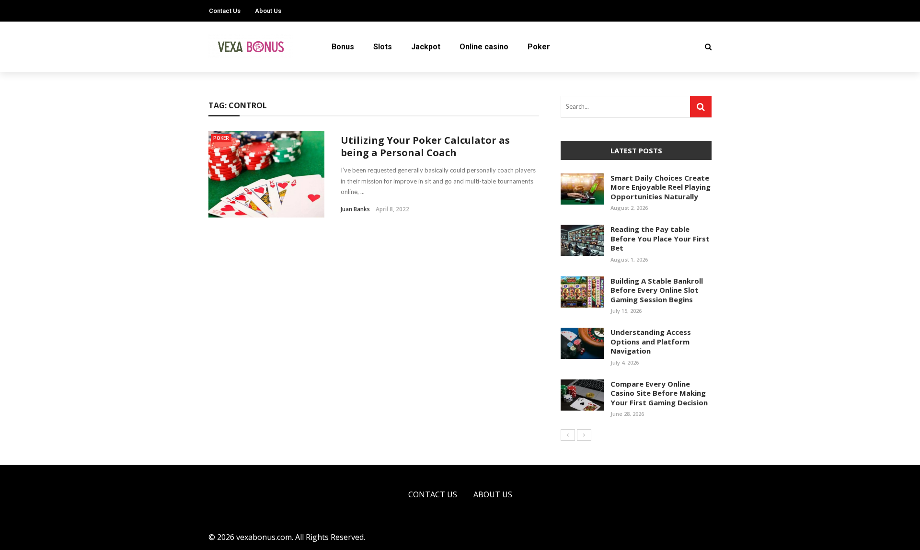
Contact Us (225, 10)
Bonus (343, 46)
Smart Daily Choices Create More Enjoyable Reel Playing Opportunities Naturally (660, 187)
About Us (268, 10)
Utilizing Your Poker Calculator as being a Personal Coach (425, 146)
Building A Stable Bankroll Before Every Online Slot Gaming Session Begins (656, 290)
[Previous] (568, 435)
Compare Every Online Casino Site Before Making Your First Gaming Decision (659, 393)
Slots (382, 46)
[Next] (584, 435)
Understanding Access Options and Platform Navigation (650, 341)
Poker (539, 46)
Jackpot (425, 46)
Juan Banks (355, 209)
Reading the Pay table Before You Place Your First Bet (660, 238)
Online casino (484, 46)
